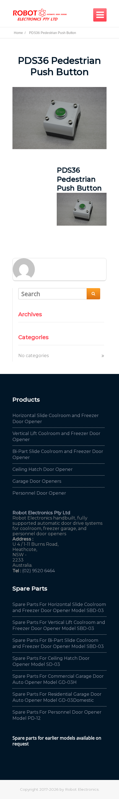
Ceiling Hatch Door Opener (42, 469)
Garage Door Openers (36, 481)
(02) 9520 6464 (38, 570)
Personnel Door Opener (39, 493)
